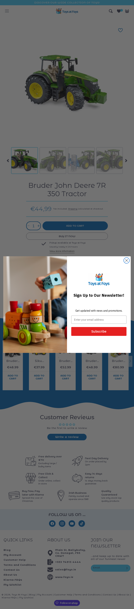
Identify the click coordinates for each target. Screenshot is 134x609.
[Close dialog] (126, 260)
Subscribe (98, 331)
